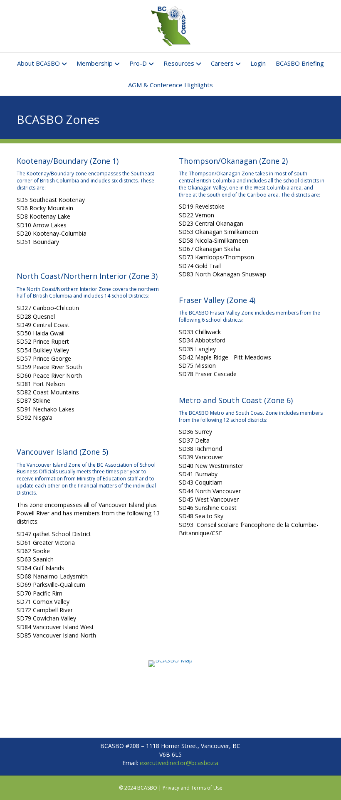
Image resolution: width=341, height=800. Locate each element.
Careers (222, 63)
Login (258, 63)
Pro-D (138, 63)
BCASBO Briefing (300, 63)
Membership (95, 63)
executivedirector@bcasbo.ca (179, 763)
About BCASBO (38, 63)
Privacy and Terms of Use (192, 787)
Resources (178, 63)
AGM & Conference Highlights (170, 85)
